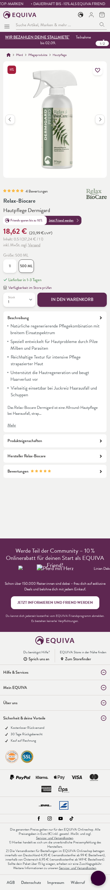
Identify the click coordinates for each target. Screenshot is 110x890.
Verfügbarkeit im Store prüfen (30, 287)
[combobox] (56, 24)
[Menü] (8, 25)
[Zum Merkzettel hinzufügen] (98, 70)
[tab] (55, 371)
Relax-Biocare (19, 200)
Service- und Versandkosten (54, 838)
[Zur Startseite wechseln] (20, 14)
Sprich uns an (39, 659)
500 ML (26, 266)
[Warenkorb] (102, 15)
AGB (11, 882)
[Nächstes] (100, 119)
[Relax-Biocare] (96, 193)
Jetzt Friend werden (61, 220)
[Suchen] (102, 24)
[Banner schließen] (103, 40)
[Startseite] (8, 55)
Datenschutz (31, 882)
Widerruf (78, 882)
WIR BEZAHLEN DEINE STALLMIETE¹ (37, 37)
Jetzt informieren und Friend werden (55, 602)
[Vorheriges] (10, 119)
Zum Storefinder (78, 659)
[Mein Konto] (91, 15)
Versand (34, 245)
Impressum (55, 882)
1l (10, 266)
